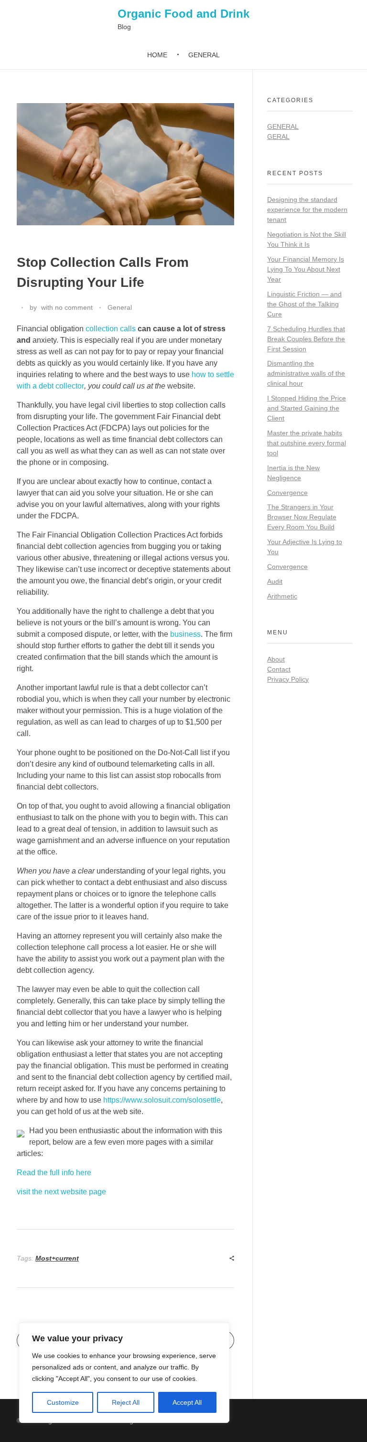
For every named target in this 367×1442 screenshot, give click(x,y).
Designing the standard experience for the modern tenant (307, 209)
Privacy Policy (288, 679)
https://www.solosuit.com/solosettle (162, 1100)
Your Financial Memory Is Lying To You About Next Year (305, 269)
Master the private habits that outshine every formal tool (306, 443)
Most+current (57, 1258)
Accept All (187, 1402)
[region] (124, 1373)
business (185, 634)
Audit (274, 581)
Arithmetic (282, 596)
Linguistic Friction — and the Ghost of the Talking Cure (304, 304)
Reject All (126, 1402)
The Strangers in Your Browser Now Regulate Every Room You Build (301, 517)
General (120, 307)
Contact (279, 669)
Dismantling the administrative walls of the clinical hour (306, 373)
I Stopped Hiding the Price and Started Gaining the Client (306, 408)
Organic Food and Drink (183, 13)
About (276, 659)
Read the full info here (54, 1172)
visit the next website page (61, 1192)
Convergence (287, 492)
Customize (63, 1402)
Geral (278, 136)
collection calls (111, 329)
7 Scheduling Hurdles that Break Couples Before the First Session (306, 339)
